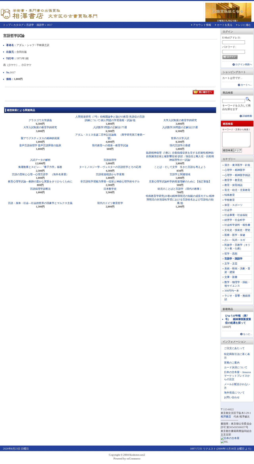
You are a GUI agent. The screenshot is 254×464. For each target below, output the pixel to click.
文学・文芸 (230, 263)
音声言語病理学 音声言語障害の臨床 (40, 145)
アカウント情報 (202, 24)
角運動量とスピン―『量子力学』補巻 (40, 167)
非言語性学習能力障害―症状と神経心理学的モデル (110, 181)
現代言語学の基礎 (180, 145)
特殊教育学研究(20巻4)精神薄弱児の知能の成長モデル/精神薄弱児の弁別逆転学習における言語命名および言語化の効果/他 (180, 199)
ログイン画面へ (243, 64)
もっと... (247, 334)
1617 (49, 24)
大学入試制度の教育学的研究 (180, 120)
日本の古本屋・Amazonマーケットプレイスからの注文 (237, 376)
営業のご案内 (232, 362)
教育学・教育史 (233, 180)
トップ (7, 24)
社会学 (228, 210)
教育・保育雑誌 (233, 185)
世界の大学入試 (180, 138)
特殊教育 (229, 194)
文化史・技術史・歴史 (237, 230)
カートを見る (224, 24)
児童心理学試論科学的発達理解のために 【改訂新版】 (180, 181)
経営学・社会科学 (234, 219)
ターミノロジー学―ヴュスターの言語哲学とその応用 (110, 167)
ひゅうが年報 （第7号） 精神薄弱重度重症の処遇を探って (238, 319)
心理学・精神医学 (234, 169)
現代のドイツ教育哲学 (110, 203)
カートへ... (246, 85)
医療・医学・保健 (234, 234)
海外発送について (234, 392)
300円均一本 (231, 290)
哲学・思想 (230, 253)
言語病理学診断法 (40, 188)
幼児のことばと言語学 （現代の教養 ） (180, 188)
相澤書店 (226, 416)
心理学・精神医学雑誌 (237, 175)
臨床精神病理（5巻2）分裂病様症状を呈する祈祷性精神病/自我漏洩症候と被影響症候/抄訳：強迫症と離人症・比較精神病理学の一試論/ (180, 156)
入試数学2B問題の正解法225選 (180, 127)
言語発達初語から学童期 (110, 174)
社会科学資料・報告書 (237, 224)
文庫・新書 (230, 277)
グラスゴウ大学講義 (40, 120)
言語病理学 (110, 159)
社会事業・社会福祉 (236, 214)
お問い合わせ (232, 397)
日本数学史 (110, 188)
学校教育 (229, 199)
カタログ (18, 24)
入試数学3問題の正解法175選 (110, 127)
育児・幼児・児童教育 (237, 189)
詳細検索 (247, 116)
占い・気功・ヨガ (234, 239)
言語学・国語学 (35, 24)
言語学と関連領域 (180, 174)
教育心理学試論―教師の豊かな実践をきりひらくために (40, 181)
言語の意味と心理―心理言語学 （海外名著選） (40, 174)
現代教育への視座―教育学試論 (110, 145)
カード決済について (235, 367)
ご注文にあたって (234, 348)
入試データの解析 (40, 159)
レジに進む (244, 24)
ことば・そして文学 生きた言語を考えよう (180, 167)
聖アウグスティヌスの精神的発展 (40, 138)
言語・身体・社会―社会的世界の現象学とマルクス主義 (40, 203)
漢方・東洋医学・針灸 (237, 165)
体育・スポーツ (233, 205)
